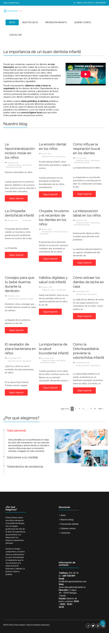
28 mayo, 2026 (13, 220)
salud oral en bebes (26, 299)
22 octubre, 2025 (48, 358)
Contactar (15, 34)
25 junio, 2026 (81, 158)
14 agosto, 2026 (13, 163)
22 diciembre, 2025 (82, 291)
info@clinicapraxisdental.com (73, 581)
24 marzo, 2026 (81, 220)
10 (95, 409)
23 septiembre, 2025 (83, 363)
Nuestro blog (30, 22)
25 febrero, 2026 (13, 296)
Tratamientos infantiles (14, 167)
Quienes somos (82, 22)
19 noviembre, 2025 (14, 358)
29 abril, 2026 (46, 229)
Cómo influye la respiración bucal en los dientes (86, 148)
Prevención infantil (56, 22)
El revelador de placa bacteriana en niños (20, 348)
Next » (101, 409)
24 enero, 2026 (47, 287)
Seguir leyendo (16, 198)
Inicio (12, 22)
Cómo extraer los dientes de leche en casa (88, 282)
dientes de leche (47, 232)
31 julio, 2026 (46, 154)
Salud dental (27, 165)
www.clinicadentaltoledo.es (72, 587)
